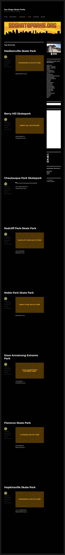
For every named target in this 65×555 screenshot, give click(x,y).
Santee (48, 173)
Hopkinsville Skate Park (20, 487)
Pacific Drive (49, 65)
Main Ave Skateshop (51, 87)
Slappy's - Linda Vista (51, 67)
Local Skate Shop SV (51, 71)
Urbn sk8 (48, 91)
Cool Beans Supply (50, 86)
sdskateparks (7, 59)
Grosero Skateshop (50, 93)
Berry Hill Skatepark (17, 113)
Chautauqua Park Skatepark (23, 178)
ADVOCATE (22, 16)
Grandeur (49, 81)
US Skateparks (7, 63)
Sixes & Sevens (50, 85)
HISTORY (43, 16)
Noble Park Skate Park (19, 292)
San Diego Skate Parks (14, 9)
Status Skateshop (50, 82)
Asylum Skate (49, 83)
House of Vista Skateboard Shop (53, 75)
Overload (48, 95)
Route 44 (48, 69)
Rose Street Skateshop (51, 78)
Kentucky (6, 64)
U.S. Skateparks (50, 180)
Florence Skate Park (17, 422)
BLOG (29, 16)
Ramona (48, 172)
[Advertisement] (54, 129)
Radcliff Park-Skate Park (20, 228)
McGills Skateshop (50, 77)
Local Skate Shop (50, 70)
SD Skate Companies (51, 181)
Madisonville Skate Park (20, 50)
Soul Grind (49, 94)
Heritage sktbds (50, 74)
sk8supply (49, 79)
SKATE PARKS (12, 16)
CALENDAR (36, 16)
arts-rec (48, 73)
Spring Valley (49, 171)
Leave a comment (8, 66)
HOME (5, 16)
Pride (48, 97)
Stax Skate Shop (50, 89)
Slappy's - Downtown (51, 66)
